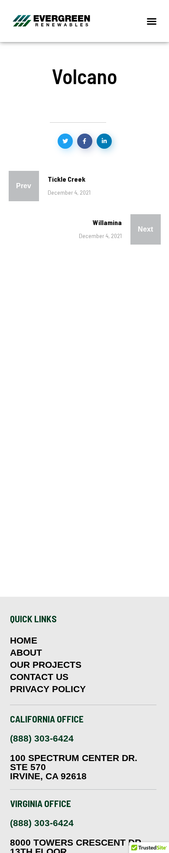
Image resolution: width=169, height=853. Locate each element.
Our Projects (45, 664)
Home (23, 640)
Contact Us (39, 677)
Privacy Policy (48, 689)
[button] (151, 21)
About (26, 652)
